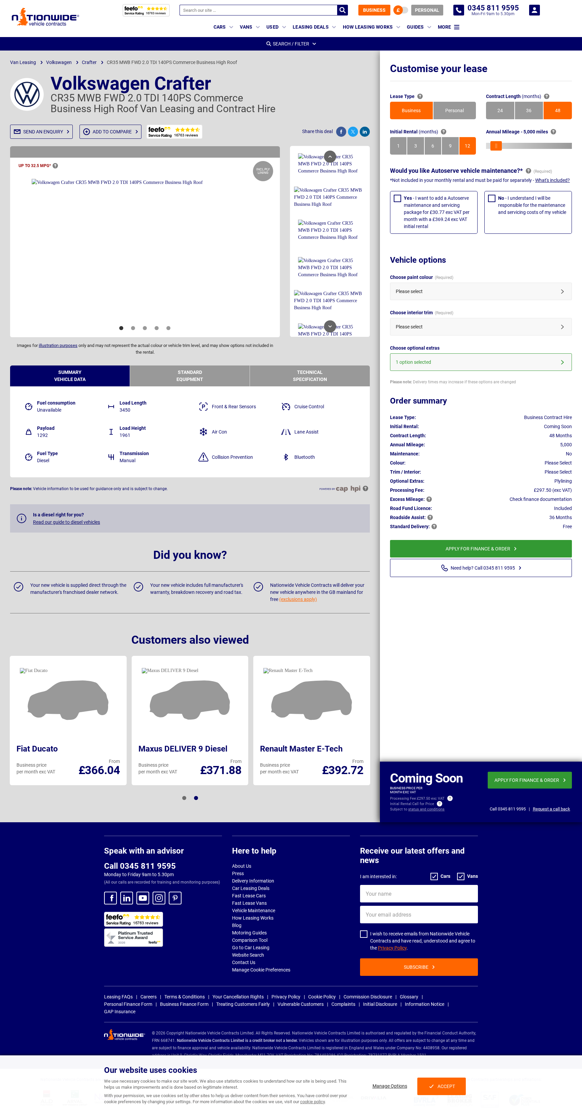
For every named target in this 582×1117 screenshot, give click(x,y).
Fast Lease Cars (249, 895)
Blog (236, 925)
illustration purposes (58, 345)
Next (330, 326)
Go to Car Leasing (250, 947)
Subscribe (416, 967)
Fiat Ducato (37, 749)
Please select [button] (409, 291)
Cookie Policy (322, 996)
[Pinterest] (175, 898)
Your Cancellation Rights (238, 996)
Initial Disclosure (380, 1004)
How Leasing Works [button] (368, 27)
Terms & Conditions (184, 996)
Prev (330, 156)
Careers (148, 996)
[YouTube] (142, 898)
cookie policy (312, 1101)
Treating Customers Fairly (243, 1004)
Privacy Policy (392, 948)
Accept (446, 1086)
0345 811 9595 (458, 10)
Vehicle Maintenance (253, 910)
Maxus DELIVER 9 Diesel (182, 749)
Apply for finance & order (478, 548)
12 (470, 147)
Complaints (343, 1004)
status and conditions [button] (426, 809)
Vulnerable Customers (301, 1004)
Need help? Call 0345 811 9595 (483, 568)
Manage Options (390, 1086)
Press (238, 873)
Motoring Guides (249, 932)
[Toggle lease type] (400, 10)
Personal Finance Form (128, 1004)
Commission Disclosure (368, 996)
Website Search (248, 955)
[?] (55, 165)
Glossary (409, 996)
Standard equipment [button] (189, 376)
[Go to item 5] (168, 328)
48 (563, 112)
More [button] (444, 27)
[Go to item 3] (145, 328)
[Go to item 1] (121, 328)
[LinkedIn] (126, 898)
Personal (427, 10)
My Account (534, 10)
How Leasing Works (252, 918)
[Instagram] (159, 898)
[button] (41, 132)
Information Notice (424, 1004)
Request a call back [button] (551, 808)
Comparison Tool (249, 940)
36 (534, 112)
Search (342, 10)
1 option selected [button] (413, 362)
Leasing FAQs (118, 996)
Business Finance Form (184, 1004)
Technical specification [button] (310, 376)
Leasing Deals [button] (311, 27)
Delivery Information (253, 881)
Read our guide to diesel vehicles (66, 522)
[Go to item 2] (133, 328)
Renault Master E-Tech (301, 749)
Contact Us (243, 962)
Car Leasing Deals (250, 888)
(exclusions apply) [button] (298, 599)
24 (505, 112)
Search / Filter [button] (291, 43)
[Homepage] (45, 16)
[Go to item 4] (156, 328)
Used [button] (272, 27)
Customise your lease (438, 68)
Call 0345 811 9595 (140, 866)
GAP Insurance (119, 1011)
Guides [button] (415, 27)
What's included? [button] (552, 180)
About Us (241, 866)
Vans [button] (246, 27)
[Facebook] (110, 898)
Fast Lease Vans (249, 903)
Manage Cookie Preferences (261, 969)
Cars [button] (220, 27)
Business (374, 10)
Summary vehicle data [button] (70, 376)
